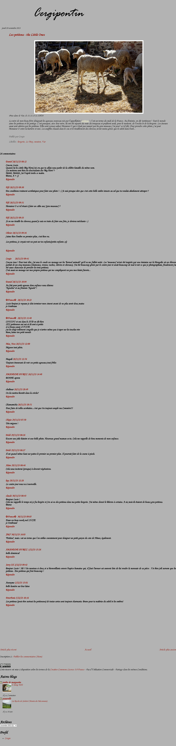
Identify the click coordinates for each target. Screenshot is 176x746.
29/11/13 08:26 (18, 435)
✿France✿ (11, 300)
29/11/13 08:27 (18, 450)
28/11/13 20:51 (25, 404)
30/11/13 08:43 (19, 496)
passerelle (7, 698)
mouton (37, 142)
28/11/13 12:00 (23, 344)
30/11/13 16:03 (18, 534)
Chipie (8, 420)
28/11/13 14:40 (35, 374)
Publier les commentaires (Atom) (27, 656)
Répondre (10, 179)
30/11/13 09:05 (24, 516)
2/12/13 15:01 (21, 582)
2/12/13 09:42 (20, 565)
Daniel (9, 161)
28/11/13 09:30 (17, 187)
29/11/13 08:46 (18, 465)
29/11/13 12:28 (16, 480)
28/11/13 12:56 (20, 359)
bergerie (21, 142)
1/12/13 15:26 (34, 549)
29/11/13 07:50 (19, 420)
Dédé (8, 435)
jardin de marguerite (12, 682)
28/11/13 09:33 (17, 218)
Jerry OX (10, 565)
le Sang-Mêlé (17, 685)
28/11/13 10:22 (24, 300)
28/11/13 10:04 (19, 282)
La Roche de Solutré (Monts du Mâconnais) (29, 701)
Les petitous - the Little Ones (27, 35)
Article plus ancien (167, 649)
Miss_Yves (10, 344)
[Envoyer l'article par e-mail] (25, 136)
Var (43, 142)
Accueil (88, 649)
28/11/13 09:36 (19, 233)
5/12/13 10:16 (22, 598)
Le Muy (29, 142)
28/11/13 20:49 (21, 389)
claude (9, 496)
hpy (7, 480)
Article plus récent (8, 649)
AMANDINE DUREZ (16, 374)
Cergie (8, 258)
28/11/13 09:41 (22, 258)
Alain (8, 465)
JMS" (8, 534)
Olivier (9, 233)
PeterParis (10, 598)
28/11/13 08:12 (19, 161)
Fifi (7, 187)
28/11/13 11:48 (24, 318)
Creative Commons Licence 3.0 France (67, 669)
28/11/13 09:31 (17, 202)
